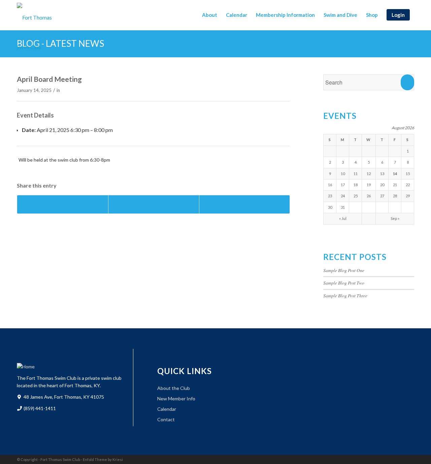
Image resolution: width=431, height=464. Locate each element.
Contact (166, 419)
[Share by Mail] (244, 204)
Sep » (395, 218)
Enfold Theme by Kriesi (103, 459)
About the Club (173, 388)
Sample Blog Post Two (343, 282)
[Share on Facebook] (62, 204)
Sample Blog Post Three (345, 295)
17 (343, 185)
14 (395, 173)
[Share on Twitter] (153, 204)
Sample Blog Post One (343, 270)
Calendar (166, 409)
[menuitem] (210, 15)
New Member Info (176, 398)
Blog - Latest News (60, 43)
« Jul (342, 218)
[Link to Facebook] (399, 459)
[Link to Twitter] (409, 459)
